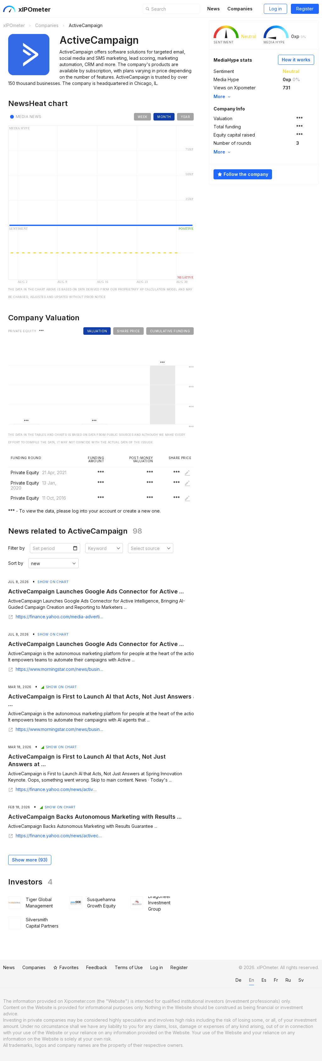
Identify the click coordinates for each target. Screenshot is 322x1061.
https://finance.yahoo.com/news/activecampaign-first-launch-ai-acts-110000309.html (57, 789)
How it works (296, 59)
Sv (301, 980)
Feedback (96, 967)
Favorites (69, 967)
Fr (276, 980)
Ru (288, 980)
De (239, 980)
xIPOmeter (34, 9)
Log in (275, 8)
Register (305, 8)
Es (264, 980)
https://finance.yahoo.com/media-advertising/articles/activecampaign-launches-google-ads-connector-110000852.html (59, 616)
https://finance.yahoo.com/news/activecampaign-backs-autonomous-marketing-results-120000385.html (59, 835)
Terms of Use (129, 967)
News (213, 8)
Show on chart (53, 582)
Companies (240, 8)
